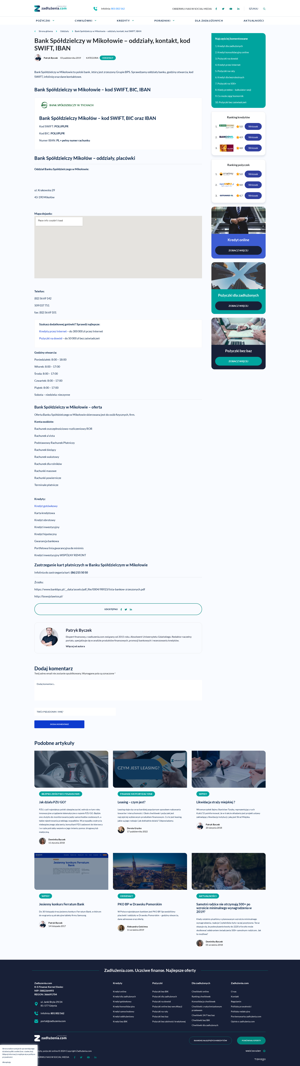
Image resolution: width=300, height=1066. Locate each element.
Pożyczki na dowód (50, 338)
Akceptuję (6, 1062)
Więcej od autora (75, 646)
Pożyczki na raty (226, 70)
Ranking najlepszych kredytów (210, 1040)
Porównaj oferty (251, 1040)
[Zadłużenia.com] (50, 8)
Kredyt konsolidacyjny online (233, 52)
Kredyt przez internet (229, 64)
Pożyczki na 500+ (227, 83)
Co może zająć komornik (230, 95)
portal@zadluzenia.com (53, 1020)
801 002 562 (118, 8)
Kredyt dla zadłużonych (230, 45)
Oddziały (107, 58)
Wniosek (253, 126)
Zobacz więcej (238, 250)
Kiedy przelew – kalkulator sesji (234, 89)
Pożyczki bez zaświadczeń (232, 102)
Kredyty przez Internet (53, 331)
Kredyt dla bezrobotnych (231, 77)
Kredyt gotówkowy (46, 506)
